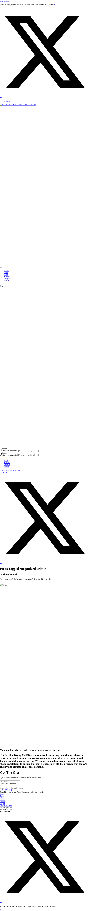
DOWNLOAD (58, 5)
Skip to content (5, 1)
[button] (44, 95)
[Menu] (1, 267)
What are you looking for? (9, 451)
